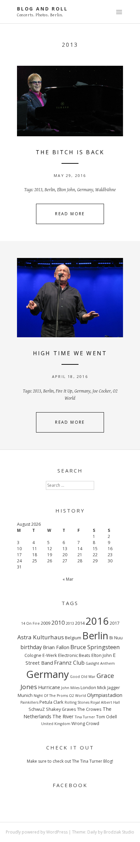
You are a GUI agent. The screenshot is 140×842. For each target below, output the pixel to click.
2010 (58, 622)
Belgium (73, 638)
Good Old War (82, 676)
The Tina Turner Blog (92, 761)
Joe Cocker (101, 391)
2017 (114, 623)
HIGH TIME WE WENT (70, 353)
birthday (31, 647)
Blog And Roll (42, 8)
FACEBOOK (70, 785)
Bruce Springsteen (95, 647)
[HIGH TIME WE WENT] (70, 297)
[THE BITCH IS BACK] (70, 101)
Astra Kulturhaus (40, 637)
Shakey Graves (61, 709)
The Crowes (89, 709)
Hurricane (49, 687)
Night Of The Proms (51, 695)
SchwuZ (37, 709)
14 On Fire (30, 623)
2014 (80, 623)
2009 (45, 623)
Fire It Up (64, 391)
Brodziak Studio (119, 832)
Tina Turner (85, 717)
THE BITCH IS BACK (70, 152)
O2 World (77, 695)
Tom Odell (106, 717)
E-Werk (49, 655)
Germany (85, 190)
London (88, 687)
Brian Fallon (56, 647)
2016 (97, 620)
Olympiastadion (104, 694)
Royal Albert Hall (105, 702)
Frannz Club (69, 662)
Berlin (50, 190)
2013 (38, 190)
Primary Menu (119, 12)
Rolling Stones (77, 702)
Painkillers (29, 702)
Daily (92, 832)
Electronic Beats (74, 655)
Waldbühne (105, 190)
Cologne (32, 655)
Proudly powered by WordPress (37, 832)
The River (63, 716)
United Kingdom (55, 723)
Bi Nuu (116, 638)
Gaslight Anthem (100, 663)
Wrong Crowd (85, 723)
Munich (25, 695)
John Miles (70, 687)
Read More (70, 214)
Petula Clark (51, 702)
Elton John (66, 190)
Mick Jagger (108, 687)
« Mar (68, 579)
